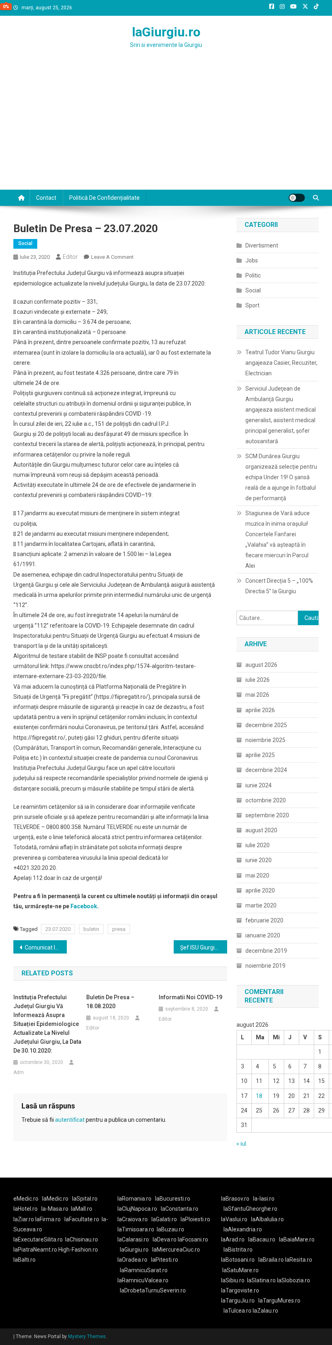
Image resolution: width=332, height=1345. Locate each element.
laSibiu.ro (233, 1280)
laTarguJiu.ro (239, 1300)
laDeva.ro (165, 1239)
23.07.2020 (57, 929)
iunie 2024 (258, 785)
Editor (70, 257)
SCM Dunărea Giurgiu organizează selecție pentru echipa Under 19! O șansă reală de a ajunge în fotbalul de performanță (281, 477)
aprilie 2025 (260, 755)
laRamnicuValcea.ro (142, 1280)
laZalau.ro (265, 1310)
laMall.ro (81, 1208)
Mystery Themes (87, 1336)
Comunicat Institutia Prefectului (46, 947)
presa (119, 929)
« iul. (241, 1143)
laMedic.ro (56, 1198)
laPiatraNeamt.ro (35, 1249)
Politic (253, 275)
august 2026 (261, 665)
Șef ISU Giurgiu (199, 947)
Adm (18, 1072)
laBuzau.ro (170, 1229)
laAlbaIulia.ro (267, 1219)
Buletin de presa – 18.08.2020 (110, 1001)
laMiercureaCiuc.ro (176, 1249)
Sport (252, 305)
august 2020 (261, 830)
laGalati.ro (164, 1219)
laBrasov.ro (235, 1198)
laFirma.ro (48, 1219)
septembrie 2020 (267, 815)
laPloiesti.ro (195, 1219)
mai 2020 (257, 875)
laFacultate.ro (81, 1219)
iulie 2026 (257, 680)
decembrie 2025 (266, 725)
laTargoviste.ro (240, 1290)
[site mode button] (297, 198)
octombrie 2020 (265, 800)
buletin (91, 929)
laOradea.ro (132, 1259)
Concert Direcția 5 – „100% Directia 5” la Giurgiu (279, 585)
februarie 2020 (264, 920)
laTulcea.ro (238, 1310)
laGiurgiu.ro (166, 32)
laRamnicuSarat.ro (144, 1270)
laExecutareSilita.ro (38, 1239)
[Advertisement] (166, 129)
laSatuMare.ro (240, 1270)
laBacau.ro (261, 1239)
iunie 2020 (258, 860)
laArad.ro (233, 1239)
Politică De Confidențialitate (104, 198)
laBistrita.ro (238, 1249)
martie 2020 (261, 905)
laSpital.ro (85, 1198)
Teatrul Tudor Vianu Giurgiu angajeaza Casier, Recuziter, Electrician (281, 362)
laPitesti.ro (164, 1259)
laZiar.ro (24, 1219)
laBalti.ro (24, 1259)
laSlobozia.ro (293, 1280)
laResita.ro (298, 1259)
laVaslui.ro (236, 1219)
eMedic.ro (25, 1198)
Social (25, 243)
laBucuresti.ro (172, 1198)
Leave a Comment (112, 257)
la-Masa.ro (54, 1208)
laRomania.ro (134, 1198)
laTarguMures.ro (279, 1300)
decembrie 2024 (266, 770)
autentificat (70, 1120)
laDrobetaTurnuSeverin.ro (153, 1290)
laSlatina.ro (261, 1280)
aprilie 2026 (260, 710)
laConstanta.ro (179, 1208)
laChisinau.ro (81, 1239)
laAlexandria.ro (242, 1229)
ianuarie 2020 (262, 935)
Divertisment (261, 245)
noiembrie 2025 (265, 740)
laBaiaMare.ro (297, 1239)
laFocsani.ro (192, 1239)
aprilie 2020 (260, 890)
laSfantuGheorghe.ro (250, 1208)
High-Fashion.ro (78, 1249)
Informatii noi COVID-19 (190, 997)
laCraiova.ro (132, 1219)
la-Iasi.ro (264, 1198)
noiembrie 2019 (265, 965)
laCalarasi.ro (133, 1239)
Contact (46, 198)
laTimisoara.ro (135, 1229)
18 (259, 1096)
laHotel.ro (25, 1208)
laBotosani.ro (238, 1259)
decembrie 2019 (266, 950)
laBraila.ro (271, 1259)
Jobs (251, 260)
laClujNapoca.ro (137, 1208)
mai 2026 (257, 695)
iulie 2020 (257, 845)
